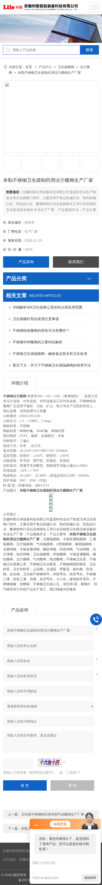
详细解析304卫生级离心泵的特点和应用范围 (47, 307)
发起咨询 (90, 877)
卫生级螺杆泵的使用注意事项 (36, 319)
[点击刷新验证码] (50, 763)
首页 (29, 67)
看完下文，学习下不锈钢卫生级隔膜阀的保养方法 (52, 365)
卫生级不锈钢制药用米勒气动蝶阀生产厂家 (52, 814)
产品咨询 (26, 262)
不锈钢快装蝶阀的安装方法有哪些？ (41, 330)
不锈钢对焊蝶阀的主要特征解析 (37, 342)
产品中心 (45, 67)
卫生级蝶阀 (66, 67)
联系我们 (75, 262)
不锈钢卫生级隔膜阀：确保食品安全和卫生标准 (50, 354)
